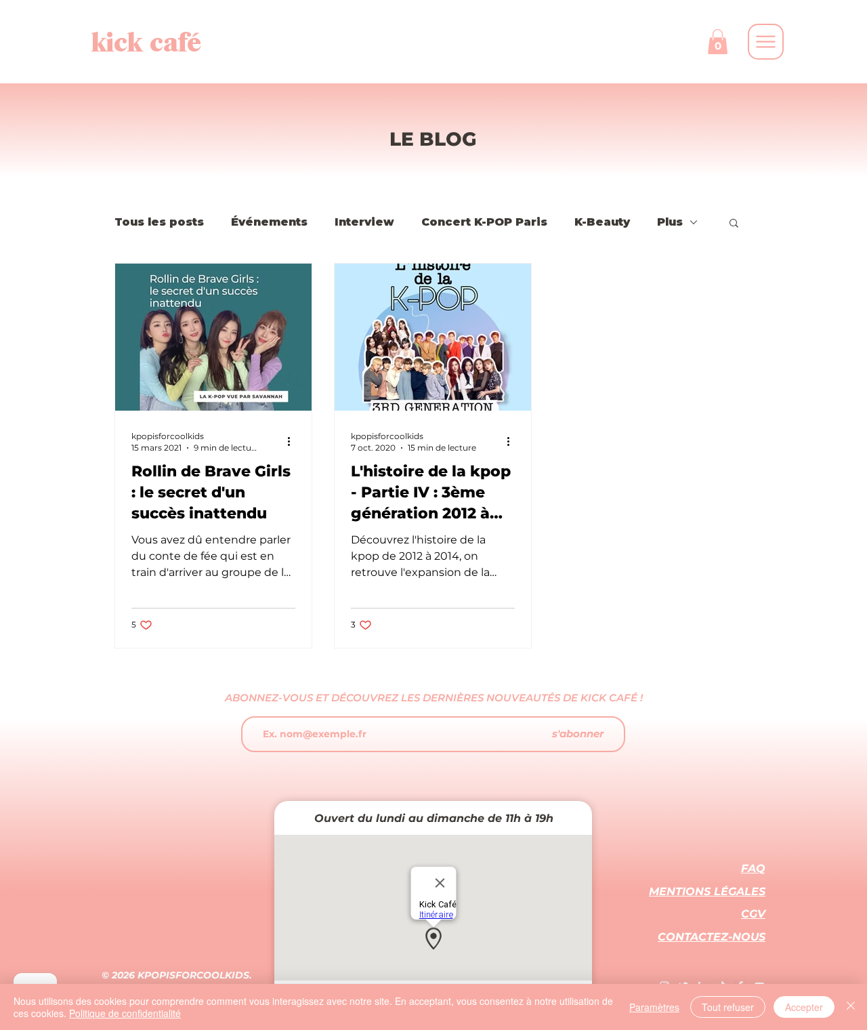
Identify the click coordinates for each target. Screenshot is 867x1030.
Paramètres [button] (654, 1007)
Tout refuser (728, 1007)
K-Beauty (602, 221)
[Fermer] (851, 1007)
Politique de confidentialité (125, 1013)
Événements (269, 221)
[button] (717, 41)
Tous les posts (159, 221)
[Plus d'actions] (293, 441)
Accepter (804, 1007)
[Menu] (766, 42)
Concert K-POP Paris (484, 221)
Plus (670, 221)
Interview (364, 221)
